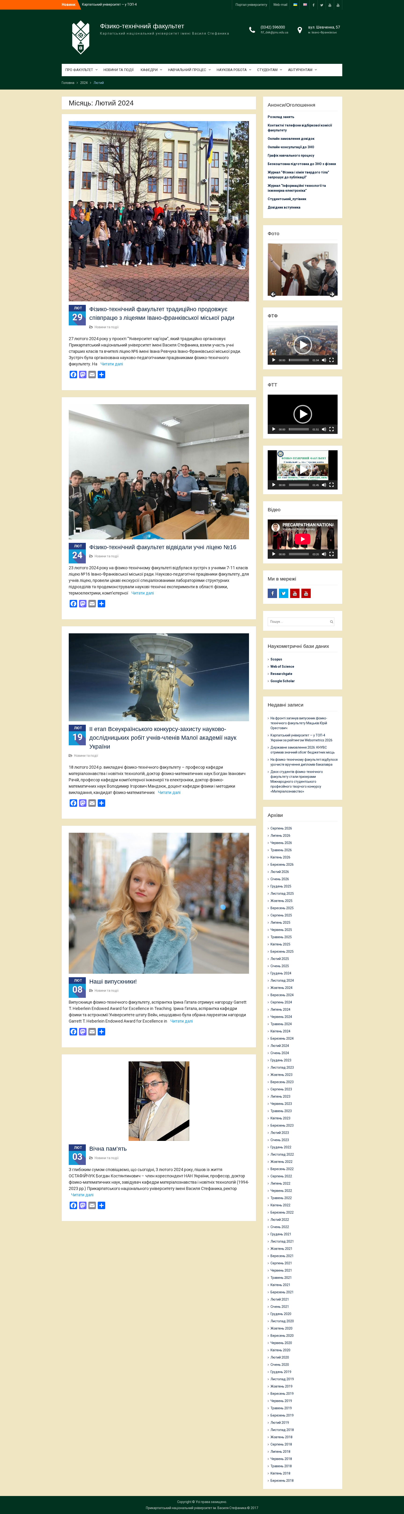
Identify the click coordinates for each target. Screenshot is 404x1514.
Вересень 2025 (282, 908)
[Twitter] (321, 5)
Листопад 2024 (282, 980)
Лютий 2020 (280, 1357)
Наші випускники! (113, 981)
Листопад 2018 (282, 1430)
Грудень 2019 (281, 1372)
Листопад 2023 (282, 1067)
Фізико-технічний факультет (142, 26)
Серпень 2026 (281, 828)
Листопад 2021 (282, 1241)
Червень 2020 (281, 1343)
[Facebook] (313, 5)
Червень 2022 (281, 1191)
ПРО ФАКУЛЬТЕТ (79, 70)
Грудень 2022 (281, 1147)
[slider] (299, 360)
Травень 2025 (281, 937)
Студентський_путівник (287, 199)
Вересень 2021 (282, 1256)
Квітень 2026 (280, 857)
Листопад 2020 (282, 1321)
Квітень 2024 (280, 1031)
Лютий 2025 (280, 959)
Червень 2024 (281, 1017)
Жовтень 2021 (281, 1249)
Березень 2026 (282, 864)
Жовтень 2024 (281, 988)
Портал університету (251, 5)
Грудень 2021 (281, 1234)
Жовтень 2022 (281, 1162)
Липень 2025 (280, 922)
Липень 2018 (280, 1451)
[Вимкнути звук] (324, 360)
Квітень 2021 (280, 1285)
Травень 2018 (281, 1466)
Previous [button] (273, 294)
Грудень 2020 (281, 1314)
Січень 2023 (280, 1140)
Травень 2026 (281, 850)
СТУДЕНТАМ (267, 70)
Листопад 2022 (282, 1154)
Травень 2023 (281, 1111)
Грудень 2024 (281, 973)
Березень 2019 (282, 1415)
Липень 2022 (280, 1183)
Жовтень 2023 (281, 1075)
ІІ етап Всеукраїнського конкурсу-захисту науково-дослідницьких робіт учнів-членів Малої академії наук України (162, 738)
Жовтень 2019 (281, 1386)
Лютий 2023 (280, 1133)
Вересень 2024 (282, 995)
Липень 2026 (280, 835)
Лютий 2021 (280, 1299)
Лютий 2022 (280, 1220)
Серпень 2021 (281, 1263)
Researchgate (281, 674)
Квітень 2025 (280, 944)
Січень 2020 (280, 1364)
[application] (303, 345)
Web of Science (282, 666)
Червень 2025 (281, 930)
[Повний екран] (331, 360)
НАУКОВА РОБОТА (232, 70)
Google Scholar (283, 681)
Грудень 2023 (281, 1060)
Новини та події (107, 327)
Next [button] (331, 294)
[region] (303, 269)
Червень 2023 (281, 1104)
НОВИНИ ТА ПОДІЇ (118, 70)
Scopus (276, 659)
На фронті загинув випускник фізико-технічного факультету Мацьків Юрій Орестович (299, 723)
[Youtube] (330, 5)
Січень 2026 (280, 879)
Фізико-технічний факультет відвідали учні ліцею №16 (162, 547)
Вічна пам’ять (108, 1148)
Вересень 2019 (282, 1393)
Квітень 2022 (280, 1205)
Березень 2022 (282, 1212)
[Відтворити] (273, 360)
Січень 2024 (280, 1053)
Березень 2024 (282, 1038)
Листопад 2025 (282, 893)
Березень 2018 (282, 1480)
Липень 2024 (280, 1009)
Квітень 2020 (280, 1350)
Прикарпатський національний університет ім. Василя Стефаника (196, 1508)
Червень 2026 (281, 843)
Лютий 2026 (280, 872)
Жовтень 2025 (281, 901)
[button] (302, 345)
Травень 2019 (281, 1408)
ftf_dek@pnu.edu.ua (274, 32)
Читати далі (112, 363)
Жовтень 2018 (281, 1437)
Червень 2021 (281, 1270)
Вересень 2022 (282, 1169)
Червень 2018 (281, 1459)
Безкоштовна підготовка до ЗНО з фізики (302, 164)
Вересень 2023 (282, 1082)
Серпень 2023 (281, 1089)
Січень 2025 (280, 966)
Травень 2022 (281, 1198)
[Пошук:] (302, 622)
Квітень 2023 (280, 1118)
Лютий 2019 (280, 1422)
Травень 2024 (281, 1024)
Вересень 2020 (282, 1335)
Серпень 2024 (281, 1002)
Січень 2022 (280, 1227)
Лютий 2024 (280, 1046)
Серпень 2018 (281, 1444)
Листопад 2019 (282, 1379)
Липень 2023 (280, 1096)
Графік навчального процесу (291, 155)
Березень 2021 (282, 1292)
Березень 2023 (282, 1125)
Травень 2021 (281, 1278)
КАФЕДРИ (149, 70)
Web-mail (280, 5)
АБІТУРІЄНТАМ (300, 70)
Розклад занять (281, 117)
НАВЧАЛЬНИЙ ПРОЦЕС (187, 70)
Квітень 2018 (280, 1473)
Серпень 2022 (281, 1176)
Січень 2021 (280, 1307)
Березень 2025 (282, 951)
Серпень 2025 (281, 915)
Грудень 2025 (281, 886)
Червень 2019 (281, 1401)
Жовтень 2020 (281, 1328)
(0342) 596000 (273, 27)
